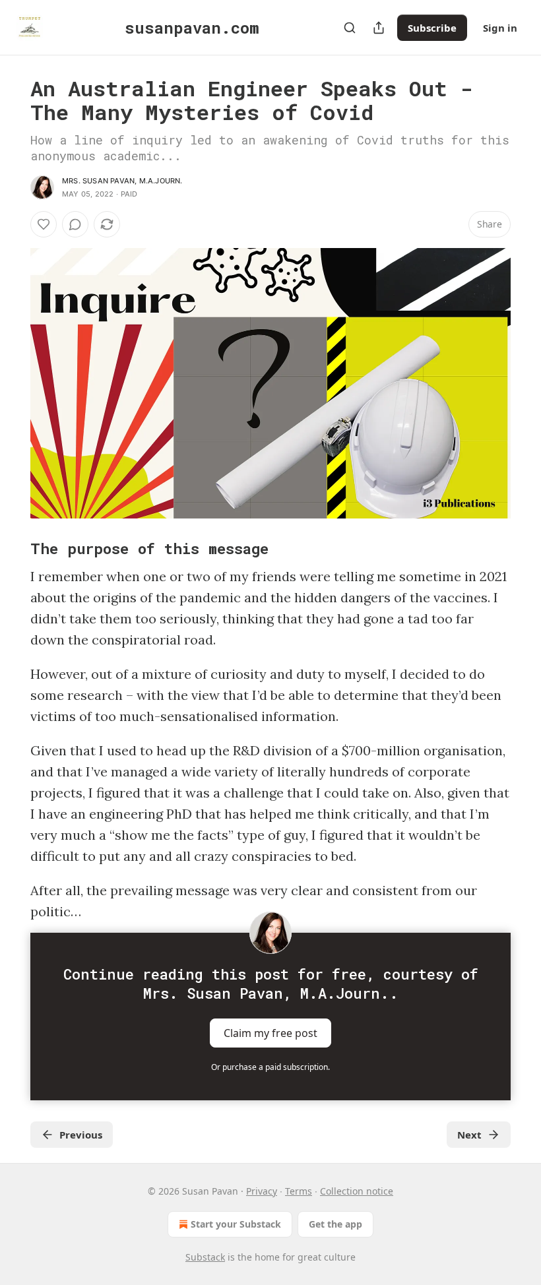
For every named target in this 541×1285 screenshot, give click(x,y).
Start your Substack (236, 1224)
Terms (298, 1191)
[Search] (349, 28)
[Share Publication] (379, 28)
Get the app (335, 1224)
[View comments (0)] (75, 224)
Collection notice (356, 1191)
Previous (80, 1134)
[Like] (43, 224)
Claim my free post (270, 1033)
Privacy (261, 1191)
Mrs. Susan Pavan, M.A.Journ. (122, 180)
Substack (205, 1257)
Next (469, 1134)
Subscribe (432, 27)
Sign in (500, 27)
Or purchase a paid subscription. (270, 1067)
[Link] (11, 548)
